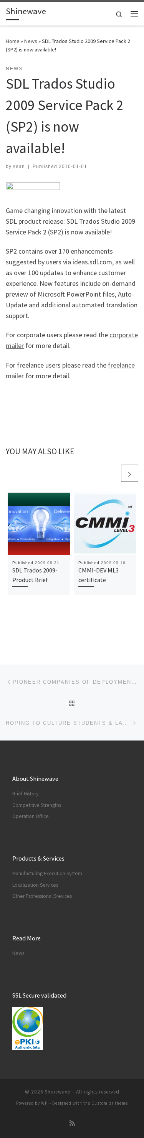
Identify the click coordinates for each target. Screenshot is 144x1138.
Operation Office (30, 816)
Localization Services (35, 885)
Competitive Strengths (36, 805)
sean (19, 166)
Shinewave (57, 1092)
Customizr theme (109, 1103)
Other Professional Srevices (42, 896)
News (30, 41)
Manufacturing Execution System (47, 873)
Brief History (25, 793)
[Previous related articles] (111, 473)
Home (13, 41)
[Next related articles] (129, 473)
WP (44, 1103)
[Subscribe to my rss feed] (72, 1123)
